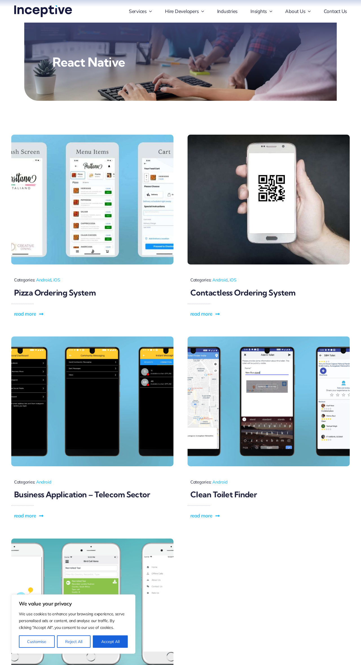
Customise (36, 641)
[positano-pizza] (92, 137)
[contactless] (269, 137)
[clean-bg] (269, 339)
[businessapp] (92, 339)
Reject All (73, 641)
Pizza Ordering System (55, 293)
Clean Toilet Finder (223, 494)
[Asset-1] (43, 8)
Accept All (110, 641)
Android (43, 280)
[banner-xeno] (92, 541)
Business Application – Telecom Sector (82, 494)
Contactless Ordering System (243, 293)
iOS (56, 280)
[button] (29, 313)
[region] (73, 624)
